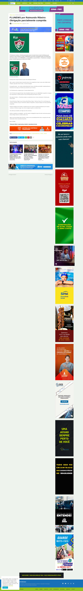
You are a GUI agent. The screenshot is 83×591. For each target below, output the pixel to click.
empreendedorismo (36, 133)
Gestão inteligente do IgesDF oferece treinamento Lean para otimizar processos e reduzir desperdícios (30, 157)
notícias (45, 133)
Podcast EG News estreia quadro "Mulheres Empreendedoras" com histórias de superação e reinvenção (15, 157)
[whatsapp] (72, 1)
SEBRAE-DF (25, 0)
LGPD (51, 589)
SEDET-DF (44, 0)
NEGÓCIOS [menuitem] (24, 3)
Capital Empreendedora (26, 133)
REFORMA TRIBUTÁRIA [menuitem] (38, 3)
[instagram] (68, 583)
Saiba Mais (11, 585)
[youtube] (70, 1)
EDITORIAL (62, 589)
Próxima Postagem (48, 174)
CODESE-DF (35, 0)
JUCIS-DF (40, 0)
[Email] (31, 137)
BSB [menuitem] (30, 3)
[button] (70, 3)
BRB (53, 0)
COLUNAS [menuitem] (54, 3)
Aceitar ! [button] (5, 587)
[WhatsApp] (26, 137)
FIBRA (21, 0)
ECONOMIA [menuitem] (47, 3)
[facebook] (63, 583)
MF (60, 0)
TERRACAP (57, 0)
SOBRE (41, 589)
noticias (41, 133)
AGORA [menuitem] (18, 3)
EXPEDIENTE (56, 589)
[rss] (74, 1)
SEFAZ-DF (49, 0)
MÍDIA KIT (68, 589)
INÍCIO (36, 589)
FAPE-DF (17, 0)
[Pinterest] (28, 137)
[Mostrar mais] (33, 137)
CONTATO (46, 589)
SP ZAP (73, 589)
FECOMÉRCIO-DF (11, 0)
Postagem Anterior (12, 174)
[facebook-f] (67, 1)
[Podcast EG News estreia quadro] (16, 149)
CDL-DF (30, 0)
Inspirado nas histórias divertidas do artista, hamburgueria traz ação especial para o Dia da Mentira (43, 157)
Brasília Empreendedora (17, 133)
